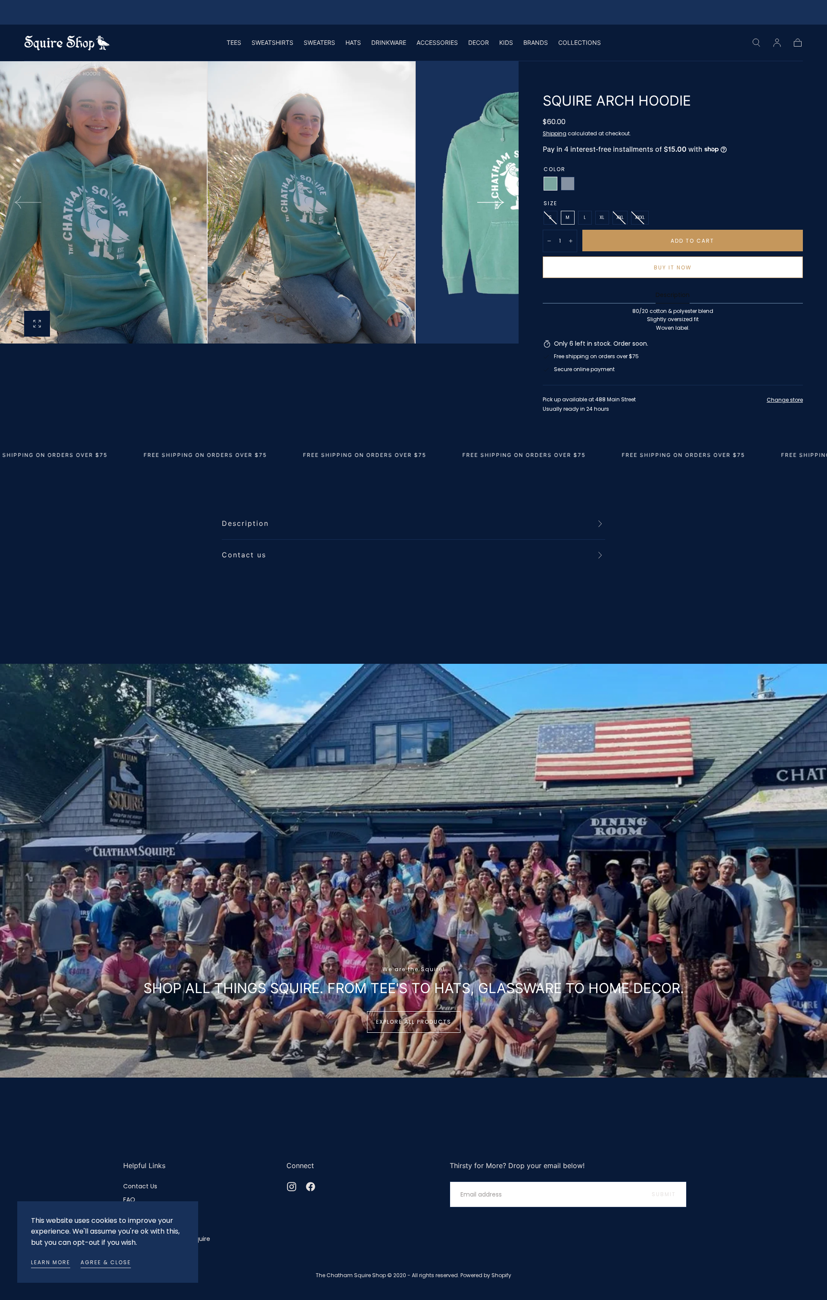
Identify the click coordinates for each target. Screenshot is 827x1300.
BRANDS (535, 42)
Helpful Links (144, 1165)
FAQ (129, 1199)
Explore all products (413, 1021)
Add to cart (692, 240)
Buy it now (673, 267)
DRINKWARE (388, 42)
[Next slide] (491, 202)
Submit (664, 1194)
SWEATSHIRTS (272, 42)
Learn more (50, 1262)
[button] (756, 43)
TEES (234, 42)
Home (31, 74)
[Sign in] (777, 43)
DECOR (478, 42)
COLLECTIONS (579, 42)
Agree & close (106, 1262)
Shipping (554, 133)
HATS (353, 42)
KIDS (506, 42)
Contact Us (140, 1186)
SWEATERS (319, 42)
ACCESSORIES (437, 42)
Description (673, 295)
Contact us (244, 554)
